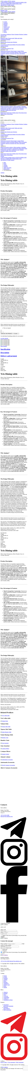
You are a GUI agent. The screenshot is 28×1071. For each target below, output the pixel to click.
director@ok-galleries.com (7, 816)
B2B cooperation (7, 1009)
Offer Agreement (19, 1062)
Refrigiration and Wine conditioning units (10, 109)
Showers (9, 48)
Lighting (5, 25)
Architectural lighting (11, 44)
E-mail (2, 933)
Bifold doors (3, 112)
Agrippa (2, 172)
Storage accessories (10, 53)
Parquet (5, 32)
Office (6, 38)
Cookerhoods (15, 107)
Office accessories (23, 52)
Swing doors (10, 114)
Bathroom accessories (5, 51)
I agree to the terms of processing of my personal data (14, 935)
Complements (4, 48)
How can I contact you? (6, 948)
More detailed (4, 346)
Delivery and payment (9, 356)
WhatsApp (4, 949)
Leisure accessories (10, 52)
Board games (14, 51)
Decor (4, 981)
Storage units (3, 35)
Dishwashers (21, 107)
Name (2, 930)
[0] (14, 11)
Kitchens (5, 24)
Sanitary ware (6, 26)
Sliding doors (4, 114)
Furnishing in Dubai (8, 1000)
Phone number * (4, 943)
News (4, 994)
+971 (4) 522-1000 (5, 815)
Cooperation (6, 997)
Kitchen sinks (4, 42)
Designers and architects (6, 1008)
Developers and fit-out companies (8, 1005)
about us (14, 2)
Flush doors (9, 112)
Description (5, 352)
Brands (6, 2)
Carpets (18, 51)
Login (6, 10)
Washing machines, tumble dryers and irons (12, 109)
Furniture (5, 23)
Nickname (3, 946)
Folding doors (15, 112)
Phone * (2, 932)
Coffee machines (17, 106)
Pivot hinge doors (23, 112)
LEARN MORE (4, 338)
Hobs (26, 107)
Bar (15, 53)
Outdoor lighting (4, 46)
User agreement (11, 1062)
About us (5, 992)
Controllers (23, 106)
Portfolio (5, 993)
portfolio (10, 2)
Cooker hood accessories (6, 107)
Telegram (4, 950)
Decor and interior (21, 53)
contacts (12, 5)
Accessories (6, 28)
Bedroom (3, 38)
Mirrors (16, 52)
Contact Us (6, 998)
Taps (12, 48)
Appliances (6, 29)
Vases (2, 55)
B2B (9, 5)
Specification (5, 349)
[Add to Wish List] (1, 330)
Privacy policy (4, 1062)
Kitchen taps (10, 42)
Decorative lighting (20, 44)
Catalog (2, 2)
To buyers (5, 996)
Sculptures (3, 53)
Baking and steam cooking (7, 106)
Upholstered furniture (5, 39)
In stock (5, 21)
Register (2, 10)
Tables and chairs (18, 38)
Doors (4, 30)
